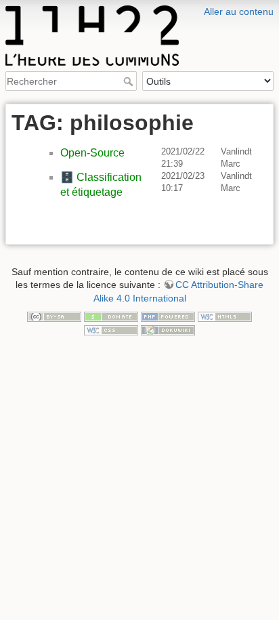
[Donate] (111, 315)
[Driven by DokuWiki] (168, 329)
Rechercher (129, 81)
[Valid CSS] (111, 329)
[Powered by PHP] (168, 315)
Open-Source (92, 153)
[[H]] (139, 8)
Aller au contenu (239, 11)
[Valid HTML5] (225, 315)
